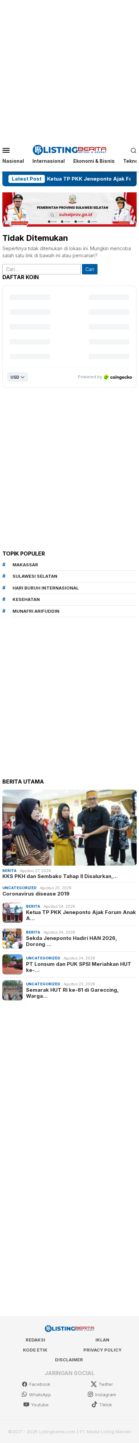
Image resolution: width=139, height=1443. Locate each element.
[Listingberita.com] (70, 149)
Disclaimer (69, 1359)
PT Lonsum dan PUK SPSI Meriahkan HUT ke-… (78, 967)
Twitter (106, 1384)
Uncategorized (19, 887)
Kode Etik (35, 1350)
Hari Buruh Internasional (45, 588)
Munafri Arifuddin (35, 611)
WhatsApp (40, 1394)
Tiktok (105, 1404)
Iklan (102, 1339)
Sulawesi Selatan (34, 576)
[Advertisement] (69, 69)
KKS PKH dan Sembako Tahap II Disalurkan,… (60, 876)
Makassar (25, 564)
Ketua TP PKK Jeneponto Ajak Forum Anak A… (81, 915)
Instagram (105, 1394)
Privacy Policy (102, 1350)
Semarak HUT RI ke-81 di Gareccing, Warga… (72, 993)
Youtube (40, 1404)
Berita (9, 870)
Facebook (39, 1384)
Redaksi (35, 1339)
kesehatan (26, 599)
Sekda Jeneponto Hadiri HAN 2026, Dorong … (71, 941)
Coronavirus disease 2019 (36, 894)
